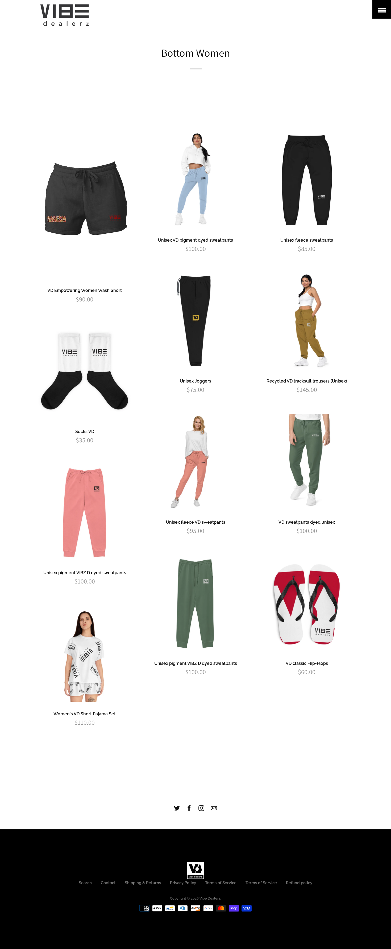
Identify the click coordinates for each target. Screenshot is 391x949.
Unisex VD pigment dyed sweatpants (195, 240)
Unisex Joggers (195, 381)
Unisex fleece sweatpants (306, 240)
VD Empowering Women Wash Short (84, 290)
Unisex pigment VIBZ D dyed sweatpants (84, 572)
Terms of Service (220, 882)
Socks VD (84, 431)
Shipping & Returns (143, 882)
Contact (108, 882)
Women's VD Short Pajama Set (84, 713)
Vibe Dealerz (209, 898)
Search (85, 882)
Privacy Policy (183, 882)
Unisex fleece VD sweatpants (195, 522)
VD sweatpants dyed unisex (306, 522)
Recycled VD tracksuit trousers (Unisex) (307, 381)
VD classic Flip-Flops (307, 663)
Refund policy (299, 882)
